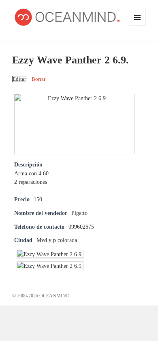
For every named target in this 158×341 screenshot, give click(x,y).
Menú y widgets (137, 25)
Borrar (38, 79)
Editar (19, 79)
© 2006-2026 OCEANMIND (41, 296)
